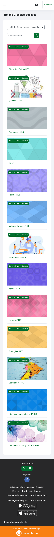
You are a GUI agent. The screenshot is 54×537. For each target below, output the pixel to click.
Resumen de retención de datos (27, 491)
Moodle (23, 522)
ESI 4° (11, 163)
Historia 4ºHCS (15, 320)
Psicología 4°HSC (16, 132)
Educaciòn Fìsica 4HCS (19, 69)
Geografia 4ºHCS (16, 383)
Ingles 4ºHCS (14, 288)
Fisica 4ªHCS (14, 195)
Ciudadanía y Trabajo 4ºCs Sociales (25, 445)
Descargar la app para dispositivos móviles (27, 495)
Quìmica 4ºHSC (15, 100)
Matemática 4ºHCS (17, 257)
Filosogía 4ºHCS (16, 351)
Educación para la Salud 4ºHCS (23, 414)
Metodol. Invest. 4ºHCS (19, 226)
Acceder (48, 4)
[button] (37, 5)
